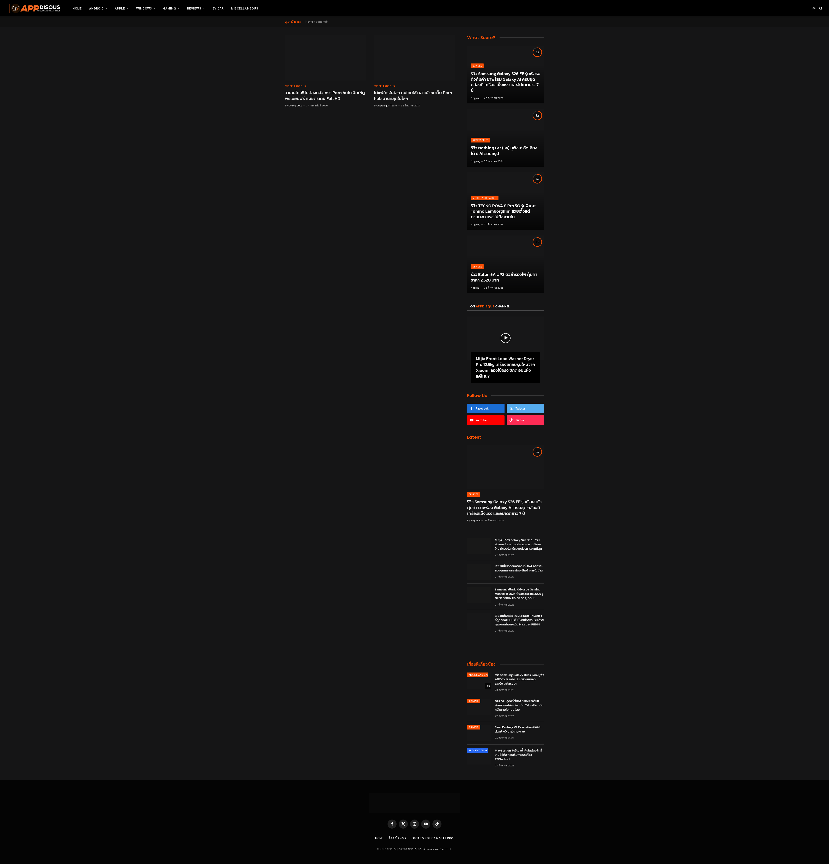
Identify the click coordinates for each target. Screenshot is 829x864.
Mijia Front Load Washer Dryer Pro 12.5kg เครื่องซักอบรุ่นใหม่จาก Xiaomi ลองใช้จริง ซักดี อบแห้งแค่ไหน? (505, 367)
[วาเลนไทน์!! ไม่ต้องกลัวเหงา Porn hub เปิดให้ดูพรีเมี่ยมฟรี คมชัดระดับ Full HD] (325, 58)
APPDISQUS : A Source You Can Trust (429, 849)
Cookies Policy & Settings (432, 838)
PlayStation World (481, 750)
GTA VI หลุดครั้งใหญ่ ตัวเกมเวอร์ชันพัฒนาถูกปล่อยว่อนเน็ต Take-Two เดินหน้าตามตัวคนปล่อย (519, 705)
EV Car (218, 8)
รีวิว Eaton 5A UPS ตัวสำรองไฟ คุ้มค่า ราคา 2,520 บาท (504, 277)
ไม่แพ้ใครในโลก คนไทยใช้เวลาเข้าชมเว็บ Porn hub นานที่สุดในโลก (413, 95)
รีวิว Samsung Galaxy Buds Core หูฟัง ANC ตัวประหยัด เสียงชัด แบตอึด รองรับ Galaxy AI (519, 679)
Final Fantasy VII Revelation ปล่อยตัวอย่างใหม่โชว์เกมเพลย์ (518, 729)
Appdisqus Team (387, 105)
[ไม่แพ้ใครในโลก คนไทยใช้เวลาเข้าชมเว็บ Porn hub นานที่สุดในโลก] (414, 58)
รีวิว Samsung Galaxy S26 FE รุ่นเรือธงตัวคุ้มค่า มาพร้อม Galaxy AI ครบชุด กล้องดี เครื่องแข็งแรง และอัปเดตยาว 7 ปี (505, 82)
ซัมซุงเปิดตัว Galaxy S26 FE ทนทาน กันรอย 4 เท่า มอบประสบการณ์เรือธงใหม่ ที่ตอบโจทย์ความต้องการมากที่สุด (518, 544)
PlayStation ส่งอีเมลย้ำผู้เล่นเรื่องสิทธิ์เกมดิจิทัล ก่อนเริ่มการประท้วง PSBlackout (518, 754)
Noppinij (475, 98)
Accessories (480, 140)
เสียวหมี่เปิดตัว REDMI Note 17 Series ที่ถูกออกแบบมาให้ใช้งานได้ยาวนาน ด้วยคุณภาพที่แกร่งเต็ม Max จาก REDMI (519, 620)
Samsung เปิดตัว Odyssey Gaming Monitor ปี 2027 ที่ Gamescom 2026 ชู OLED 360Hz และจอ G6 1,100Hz (519, 593)
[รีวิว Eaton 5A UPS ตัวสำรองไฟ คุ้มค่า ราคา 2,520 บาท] (505, 264)
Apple (120, 8)
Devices (477, 65)
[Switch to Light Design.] (813, 8)
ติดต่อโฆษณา (397, 838)
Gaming (169, 8)
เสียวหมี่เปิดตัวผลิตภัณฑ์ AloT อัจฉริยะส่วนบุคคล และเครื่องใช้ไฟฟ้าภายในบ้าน (519, 568)
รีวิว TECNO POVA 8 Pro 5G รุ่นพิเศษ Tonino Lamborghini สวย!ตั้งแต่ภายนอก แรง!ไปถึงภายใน (503, 211)
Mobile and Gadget (485, 197)
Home (77, 8)
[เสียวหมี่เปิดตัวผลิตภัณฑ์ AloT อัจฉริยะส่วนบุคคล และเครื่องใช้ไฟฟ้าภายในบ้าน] (479, 572)
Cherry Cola (295, 105)
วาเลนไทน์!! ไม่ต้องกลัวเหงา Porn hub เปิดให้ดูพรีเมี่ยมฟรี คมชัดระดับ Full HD (325, 95)
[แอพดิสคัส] (33, 8)
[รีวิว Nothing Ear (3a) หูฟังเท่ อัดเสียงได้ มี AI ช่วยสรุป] (505, 138)
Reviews (194, 8)
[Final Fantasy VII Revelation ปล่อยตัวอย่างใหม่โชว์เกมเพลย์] (479, 733)
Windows (144, 8)
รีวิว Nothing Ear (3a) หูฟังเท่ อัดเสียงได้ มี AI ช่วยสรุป (504, 150)
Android (96, 8)
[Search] (820, 8)
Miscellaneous (244, 8)
